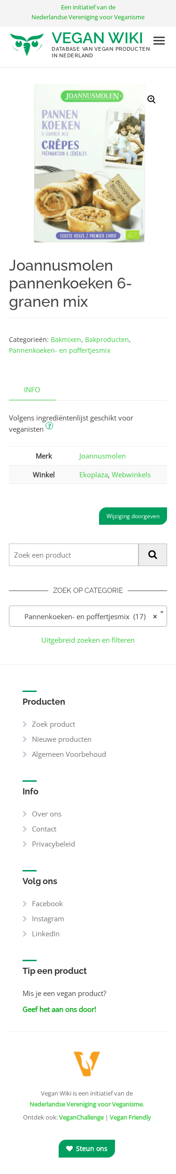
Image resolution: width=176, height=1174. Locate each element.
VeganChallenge (81, 1117)
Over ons (46, 813)
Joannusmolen (102, 455)
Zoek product (53, 724)
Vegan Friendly (130, 1117)
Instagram (48, 918)
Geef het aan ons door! (59, 1009)
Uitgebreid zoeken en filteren (88, 640)
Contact (44, 828)
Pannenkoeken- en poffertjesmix (59, 350)
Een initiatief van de (88, 12)
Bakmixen (66, 339)
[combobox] (88, 616)
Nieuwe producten (62, 739)
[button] (151, 99)
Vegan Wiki (97, 38)
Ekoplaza (93, 474)
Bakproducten (107, 339)
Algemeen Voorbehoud (69, 754)
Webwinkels (131, 474)
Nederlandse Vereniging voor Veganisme (86, 1104)
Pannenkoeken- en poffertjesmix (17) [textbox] (85, 616)
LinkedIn (46, 933)
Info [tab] (32, 389)
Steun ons (90, 1148)
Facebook (47, 903)
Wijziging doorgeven (133, 516)
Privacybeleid (53, 843)
